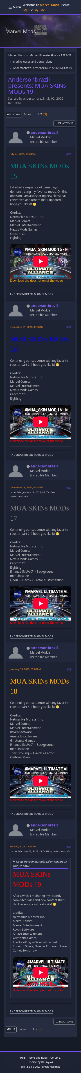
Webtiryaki (47, 1062)
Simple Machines (51, 1066)
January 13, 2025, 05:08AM (25, 669)
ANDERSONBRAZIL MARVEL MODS (31, 294)
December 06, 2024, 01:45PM (26, 487)
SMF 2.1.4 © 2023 (30, 1066)
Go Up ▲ (55, 1057)
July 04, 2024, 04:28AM (23, 154)
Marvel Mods (20, 31)
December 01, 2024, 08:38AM (26, 327)
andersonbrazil (44, 132)
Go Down (13, 114)
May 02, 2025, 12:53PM (23, 846)
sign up (40, 9)
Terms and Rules (38, 1057)
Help (23, 1057)
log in (26, 9)
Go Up (11, 1029)
